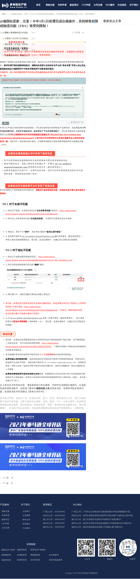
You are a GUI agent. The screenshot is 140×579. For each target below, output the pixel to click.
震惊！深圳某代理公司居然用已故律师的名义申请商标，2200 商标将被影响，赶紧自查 (17, 31)
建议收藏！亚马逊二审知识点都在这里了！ (17, 43)
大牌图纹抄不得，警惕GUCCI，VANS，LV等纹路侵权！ (17, 54)
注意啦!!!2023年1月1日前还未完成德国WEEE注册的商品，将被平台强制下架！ (17, 37)
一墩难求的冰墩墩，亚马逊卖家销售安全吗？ (17, 48)
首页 (4, 14)
